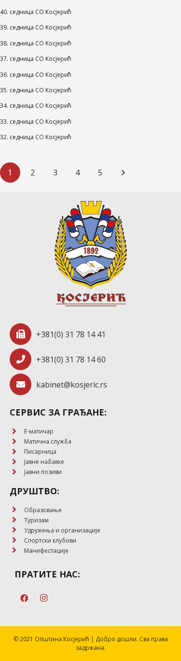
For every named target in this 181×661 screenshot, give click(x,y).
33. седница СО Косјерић (35, 121)
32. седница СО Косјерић (35, 137)
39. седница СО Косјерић (35, 27)
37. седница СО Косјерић (35, 59)
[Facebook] (24, 598)
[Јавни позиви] (17, 472)
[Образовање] (17, 510)
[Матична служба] (17, 442)
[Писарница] (17, 452)
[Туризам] (17, 520)
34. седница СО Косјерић (35, 105)
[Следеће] (123, 172)
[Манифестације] (17, 551)
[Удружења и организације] (17, 530)
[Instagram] (43, 598)
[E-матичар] (17, 432)
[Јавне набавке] (17, 462)
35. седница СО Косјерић (35, 90)
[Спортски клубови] (17, 540)
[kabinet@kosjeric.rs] (23, 384)
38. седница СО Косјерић (35, 43)
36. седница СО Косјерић (35, 75)
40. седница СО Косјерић (35, 12)
